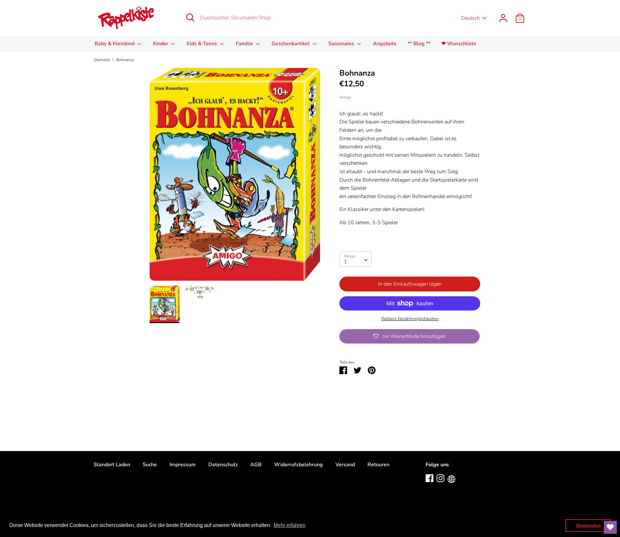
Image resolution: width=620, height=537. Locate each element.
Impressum (183, 464)
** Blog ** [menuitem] (419, 43)
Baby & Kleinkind (115, 43)
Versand (345, 464)
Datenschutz (223, 464)
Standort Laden (112, 464)
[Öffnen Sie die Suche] (190, 17)
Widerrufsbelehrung (298, 464)
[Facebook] (429, 477)
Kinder (161, 43)
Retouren (378, 464)
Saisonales (342, 43)
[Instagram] (440, 477)
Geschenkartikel (291, 43)
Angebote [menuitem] (385, 43)
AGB (256, 464)
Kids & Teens (202, 43)
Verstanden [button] (588, 525)
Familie (245, 43)
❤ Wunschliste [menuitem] (458, 43)
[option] (235, 177)
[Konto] (503, 15)
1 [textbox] (345, 261)
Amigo (345, 97)
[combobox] (355, 259)
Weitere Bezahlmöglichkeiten (410, 319)
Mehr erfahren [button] (289, 525)
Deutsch (470, 18)
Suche (150, 464)
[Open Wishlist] (610, 527)
